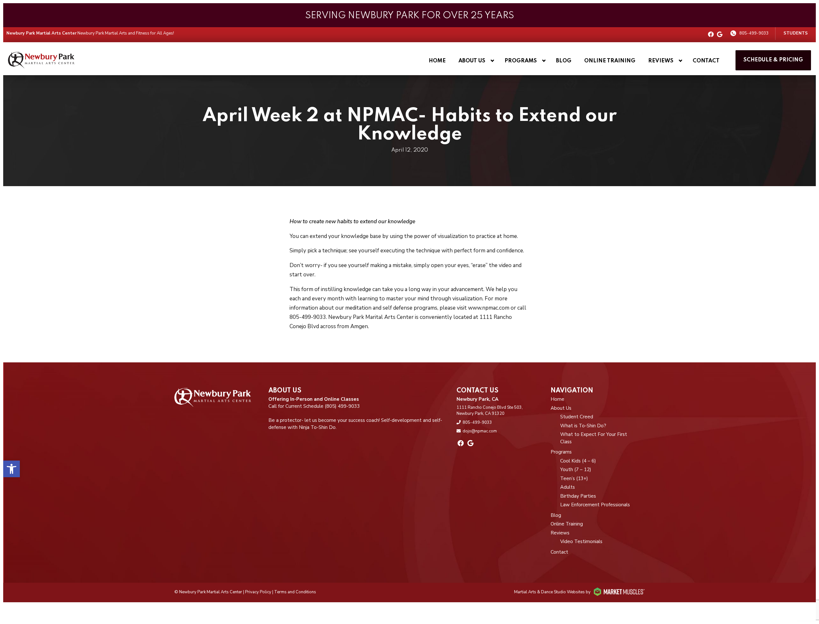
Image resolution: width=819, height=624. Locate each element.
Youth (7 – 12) (575, 469)
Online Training (609, 61)
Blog (563, 61)
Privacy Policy (258, 592)
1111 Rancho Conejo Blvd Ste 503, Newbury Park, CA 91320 (490, 411)
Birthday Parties (578, 496)
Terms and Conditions (295, 592)
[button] (11, 469)
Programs (521, 61)
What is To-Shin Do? (583, 426)
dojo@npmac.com (480, 431)
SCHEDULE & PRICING (773, 60)
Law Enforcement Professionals (595, 505)
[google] (719, 34)
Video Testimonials (581, 541)
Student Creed (576, 417)
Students (795, 33)
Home (437, 61)
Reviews (660, 61)
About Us (471, 61)
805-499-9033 (754, 33)
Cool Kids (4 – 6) (578, 461)
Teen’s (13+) (574, 478)
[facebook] (711, 34)
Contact (706, 61)
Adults (567, 487)
